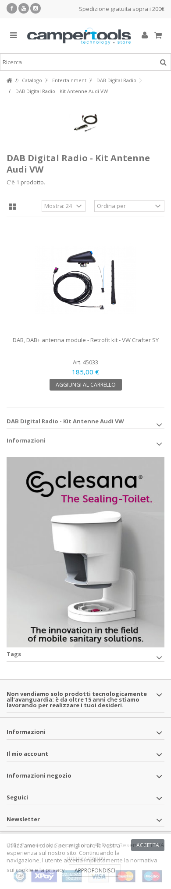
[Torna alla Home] (9, 80)
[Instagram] (35, 8)
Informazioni (26, 440)
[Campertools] (79, 36)
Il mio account (27, 754)
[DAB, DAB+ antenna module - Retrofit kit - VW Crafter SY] (85, 280)
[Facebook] (12, 8)
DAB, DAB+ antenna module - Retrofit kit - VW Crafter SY (86, 340)
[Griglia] (12, 207)
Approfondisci (95, 870)
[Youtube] (23, 8)
